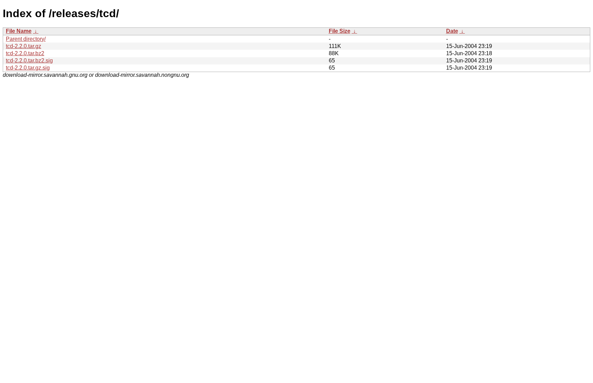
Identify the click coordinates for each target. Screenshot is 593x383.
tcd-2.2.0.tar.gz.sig (28, 68)
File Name (19, 31)
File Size (339, 31)
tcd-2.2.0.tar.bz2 (25, 53)
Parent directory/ (26, 39)
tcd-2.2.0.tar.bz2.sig (29, 60)
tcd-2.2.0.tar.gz (23, 46)
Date (452, 31)
